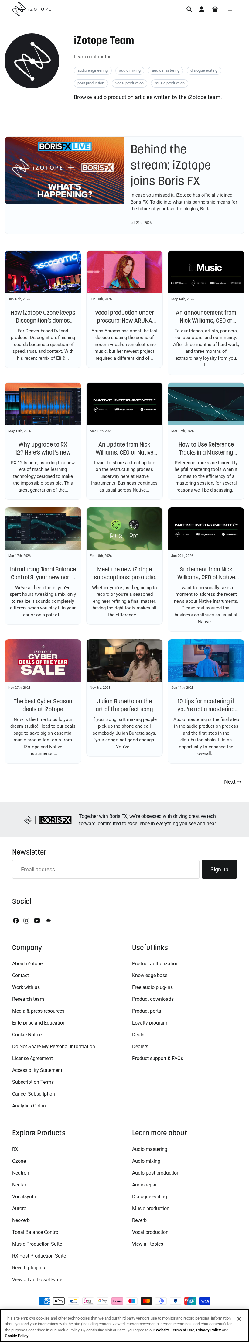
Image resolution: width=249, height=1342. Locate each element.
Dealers (140, 1046)
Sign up (219, 869)
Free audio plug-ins (152, 987)
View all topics (147, 1244)
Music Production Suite (37, 1244)
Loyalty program (149, 1023)
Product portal (147, 1011)
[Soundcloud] (48, 920)
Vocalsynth (24, 1197)
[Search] (189, 9)
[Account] (201, 9)
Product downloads (153, 999)
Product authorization (155, 963)
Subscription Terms (33, 1082)
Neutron (20, 1173)
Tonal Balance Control (36, 1232)
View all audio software (37, 1279)
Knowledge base (149, 975)
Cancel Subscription (33, 1094)
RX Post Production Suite (39, 1256)
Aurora (19, 1208)
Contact (20, 975)
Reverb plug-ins (28, 1268)
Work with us (26, 987)
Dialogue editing (149, 1197)
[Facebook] (15, 920)
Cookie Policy (17, 1335)
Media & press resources (38, 1011)
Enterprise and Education (39, 1023)
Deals (138, 1035)
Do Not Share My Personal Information (53, 1046)
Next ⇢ (232, 781)
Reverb (139, 1220)
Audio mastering (149, 1149)
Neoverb (21, 1220)
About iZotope (27, 963)
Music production (150, 1208)
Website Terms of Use (175, 1330)
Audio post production (155, 1173)
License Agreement (32, 1058)
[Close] (239, 1319)
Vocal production (150, 1232)
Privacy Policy (208, 1330)
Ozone (19, 1161)
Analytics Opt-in (29, 1106)
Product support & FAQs (157, 1058)
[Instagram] (26, 920)
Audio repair (145, 1185)
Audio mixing (146, 1161)
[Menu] (230, 9)
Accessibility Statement (37, 1070)
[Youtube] (37, 920)
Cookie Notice (27, 1035)
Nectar (19, 1185)
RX (15, 1149)
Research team (28, 999)
